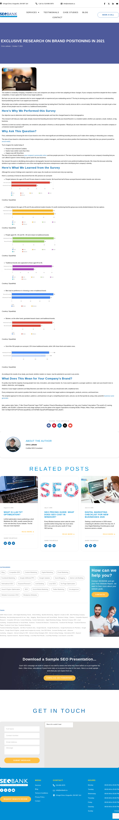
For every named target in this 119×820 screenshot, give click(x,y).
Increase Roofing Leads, (59, 630)
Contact (57, 17)
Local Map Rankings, (52, 635)
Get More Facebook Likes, (28, 627)
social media (6, 141)
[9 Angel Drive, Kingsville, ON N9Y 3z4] (54, 795)
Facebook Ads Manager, (66, 622)
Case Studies (70, 12)
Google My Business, (53, 627)
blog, (28, 617)
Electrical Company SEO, (69, 620)
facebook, (32, 622)
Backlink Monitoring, (48, 614)
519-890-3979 (60, 785)
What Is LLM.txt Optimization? (13, 513)
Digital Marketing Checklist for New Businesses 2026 (96, 514)
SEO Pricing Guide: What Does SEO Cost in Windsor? (59, 514)
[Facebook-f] (104, 4)
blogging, (34, 617)
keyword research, (13, 635)
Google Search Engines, (12, 630)
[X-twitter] (109, 4)
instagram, (10, 633)
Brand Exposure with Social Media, (47, 617)
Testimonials (51, 12)
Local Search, (62, 635)
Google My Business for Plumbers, (71, 627)
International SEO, (69, 633)
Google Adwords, (42, 627)
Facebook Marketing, (25, 625)
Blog (85, 12)
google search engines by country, (30, 630)
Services (31, 12)
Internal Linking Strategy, (56, 633)
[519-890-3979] (54, 785)
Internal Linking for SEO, (21, 633)
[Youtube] (117, 4)
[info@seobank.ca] (54, 790)
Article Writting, (36, 614)
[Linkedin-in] (113, 4)
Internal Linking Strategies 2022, (39, 633)
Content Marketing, (26, 620)
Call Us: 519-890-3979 (46, 3)
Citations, (72, 617)
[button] (49, 425)
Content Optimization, (38, 620)
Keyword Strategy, (24, 635)
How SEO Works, (46, 630)
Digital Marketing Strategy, (54, 620)
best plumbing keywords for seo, (16, 617)
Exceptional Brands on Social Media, (18, 622)
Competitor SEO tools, (13, 620)
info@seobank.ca (69, 3)
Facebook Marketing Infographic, (10, 627)
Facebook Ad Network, (42, 622)
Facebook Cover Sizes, (11, 625)
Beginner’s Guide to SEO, (62, 614)
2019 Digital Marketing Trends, (22, 614)
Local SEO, (70, 635)
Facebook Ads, (54, 622)
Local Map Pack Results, (37, 635)
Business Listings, (63, 617)
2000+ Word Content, (6, 614)
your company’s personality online (35, 155)
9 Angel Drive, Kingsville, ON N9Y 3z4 (68, 795)
